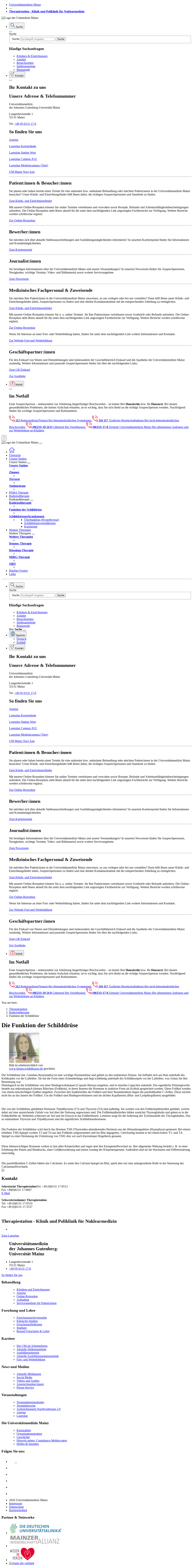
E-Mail (6, 1193)
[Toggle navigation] (40, 443)
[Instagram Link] (12, 1480)
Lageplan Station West (22, 152)
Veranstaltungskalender (30, 1402)
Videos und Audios (28, 1380)
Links (12, 574)
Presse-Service (25, 1387)
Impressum (15, 1503)
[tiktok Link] (12, 1493)
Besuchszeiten (25, 62)
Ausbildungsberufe (28, 1352)
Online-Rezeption (27, 1296)
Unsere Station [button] (18, 458)
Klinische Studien (27, 1321)
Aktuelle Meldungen (29, 1374)
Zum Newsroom (19, 278)
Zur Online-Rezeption (22, 220)
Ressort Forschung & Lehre (33, 1331)
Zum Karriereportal (20, 249)
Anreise (13, 139)
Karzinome (30, 526)
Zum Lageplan (10, 1235)
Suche (12, 33)
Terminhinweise (26, 1405)
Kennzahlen (24, 1430)
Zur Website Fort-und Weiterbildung (30, 340)
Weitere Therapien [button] (20, 530)
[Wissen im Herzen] (22, 1559)
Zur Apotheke (17, 376)
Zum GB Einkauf (19, 369)
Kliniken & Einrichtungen (32, 56)
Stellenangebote (26, 66)
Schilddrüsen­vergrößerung (40, 523)
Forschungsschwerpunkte (32, 1317)
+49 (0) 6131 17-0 (25, 123)
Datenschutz (16, 1506)
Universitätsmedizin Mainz (25, 4)
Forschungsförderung (29, 1324)
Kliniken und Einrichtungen (33, 1289)
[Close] (10, 31)
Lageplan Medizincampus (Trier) (28, 165)
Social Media (24, 1377)
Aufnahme (23, 1299)
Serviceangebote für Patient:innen (37, 1303)
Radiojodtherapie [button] (19, 496)
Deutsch (21, 638)
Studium (22, 1327)
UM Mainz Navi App (22, 171)
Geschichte (23, 1437)
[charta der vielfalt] (21, 1563)
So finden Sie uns (12, 1275)
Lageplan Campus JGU (23, 159)
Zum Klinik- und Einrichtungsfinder (30, 200)
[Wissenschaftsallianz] (35, 1545)
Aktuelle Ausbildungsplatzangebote (38, 1356)
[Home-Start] (12, 451)
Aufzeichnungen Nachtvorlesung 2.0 (39, 1409)
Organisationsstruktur (29, 1433)
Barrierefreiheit (18, 1510)
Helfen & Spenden (28, 1443)
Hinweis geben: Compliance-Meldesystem (42, 1440)
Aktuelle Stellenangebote (31, 1349)
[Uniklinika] (35, 1532)
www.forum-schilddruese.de (26, 1068)
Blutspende (23, 69)
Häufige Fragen (18, 570)
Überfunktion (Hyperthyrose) (41, 519)
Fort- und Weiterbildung (31, 1359)
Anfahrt (21, 59)
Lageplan (22, 1415)
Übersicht (15, 455)
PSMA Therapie (18, 492)
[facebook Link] (12, 1487)
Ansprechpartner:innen (30, 1384)
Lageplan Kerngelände (22, 146)
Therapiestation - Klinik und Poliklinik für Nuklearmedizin (46, 11)
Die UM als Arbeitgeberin (32, 1345)
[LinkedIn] (12, 1468)
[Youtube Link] (13, 1474)
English (21, 642)
